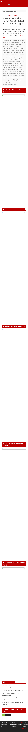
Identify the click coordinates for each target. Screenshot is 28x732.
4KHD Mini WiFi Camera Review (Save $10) (12, 690)
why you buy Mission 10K (11, 84)
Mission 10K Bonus (15, 59)
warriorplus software (7, 82)
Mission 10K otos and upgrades (10, 73)
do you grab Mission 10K (17, 44)
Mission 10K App (16, 58)
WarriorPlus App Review (18, 81)
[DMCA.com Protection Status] (6, 715)
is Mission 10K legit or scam (12, 52)
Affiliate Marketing (8, 40)
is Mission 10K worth (14, 54)
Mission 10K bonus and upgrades (13, 63)
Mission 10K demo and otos (12, 69)
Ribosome (22, 722)
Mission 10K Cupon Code (12, 67)
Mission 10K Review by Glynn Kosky (15, 75)
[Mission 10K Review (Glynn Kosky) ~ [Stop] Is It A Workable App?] (14, 16)
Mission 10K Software (8, 77)
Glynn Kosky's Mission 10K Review (11, 46)
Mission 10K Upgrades (11, 79)
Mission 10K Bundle (7, 65)
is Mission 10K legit (9, 50)
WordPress (23, 728)
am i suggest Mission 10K (15, 42)
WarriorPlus (9, 81)
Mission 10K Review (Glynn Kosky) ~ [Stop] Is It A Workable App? (13, 21)
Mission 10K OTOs (19, 71)
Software (15, 40)
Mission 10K (8, 58)
